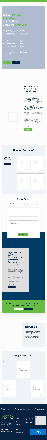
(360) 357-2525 (6, 409)
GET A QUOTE (38, 432)
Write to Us (39, 408)
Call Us (4, 408)
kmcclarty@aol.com (40, 409)
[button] (7, 62)
